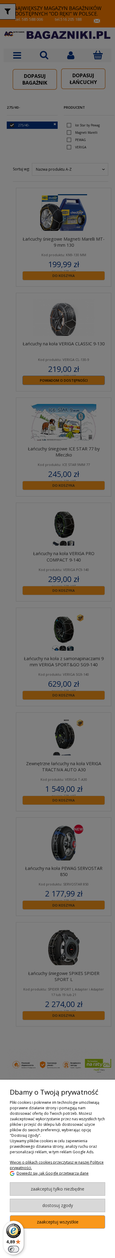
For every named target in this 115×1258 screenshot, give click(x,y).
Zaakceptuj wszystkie (58, 1222)
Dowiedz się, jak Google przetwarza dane (53, 1173)
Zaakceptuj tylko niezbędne (57, 1189)
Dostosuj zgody (57, 1205)
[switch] (13, 1249)
